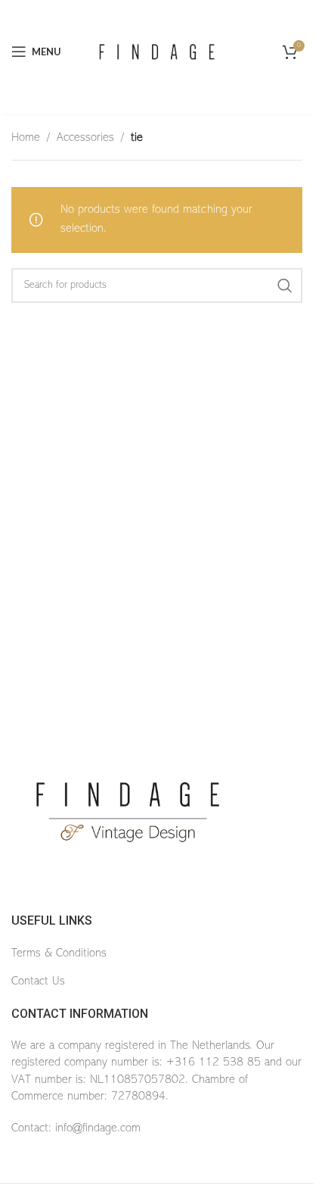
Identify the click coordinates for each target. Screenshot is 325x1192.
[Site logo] (156, 51)
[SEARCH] (285, 285)
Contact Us (38, 981)
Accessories (85, 138)
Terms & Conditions (59, 953)
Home (25, 138)
